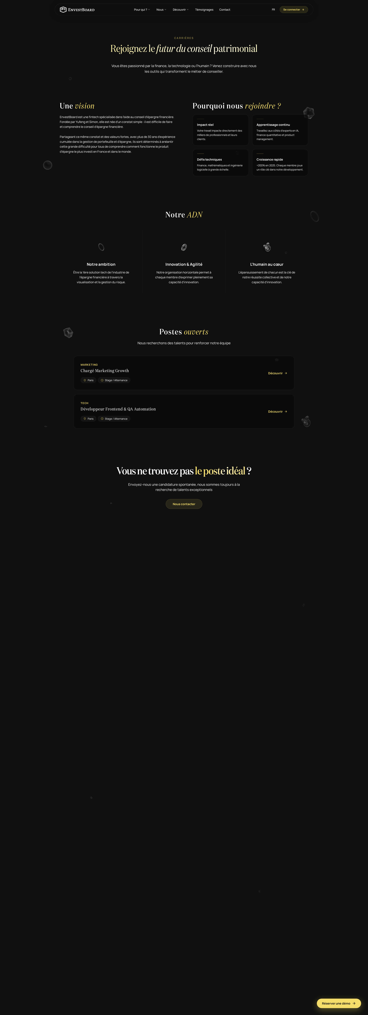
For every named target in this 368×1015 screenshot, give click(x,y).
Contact (224, 9)
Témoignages (204, 9)
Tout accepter (154, 1003)
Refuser (181, 1003)
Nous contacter (184, 504)
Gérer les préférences (210, 1003)
